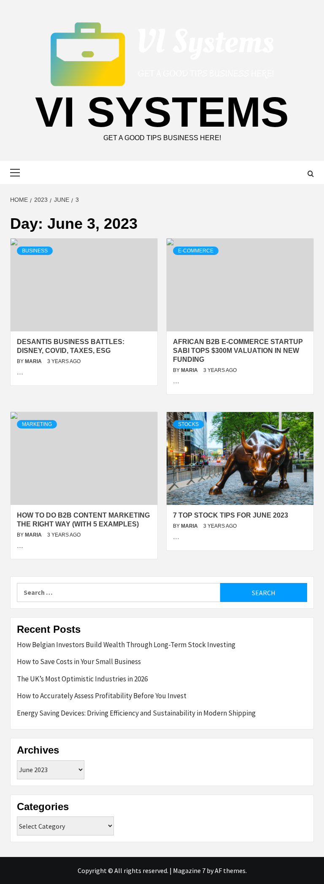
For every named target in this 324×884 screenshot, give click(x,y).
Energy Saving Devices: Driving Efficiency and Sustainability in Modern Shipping (136, 713)
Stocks (188, 424)
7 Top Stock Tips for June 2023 (230, 515)
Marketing (37, 424)
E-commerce (195, 251)
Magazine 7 (189, 870)
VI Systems (162, 112)
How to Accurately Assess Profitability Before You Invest (101, 695)
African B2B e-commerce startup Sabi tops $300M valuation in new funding (238, 350)
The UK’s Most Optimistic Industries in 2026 (82, 678)
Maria (34, 361)
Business (35, 251)
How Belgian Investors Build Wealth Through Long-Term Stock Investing (126, 644)
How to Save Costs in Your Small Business (79, 661)
